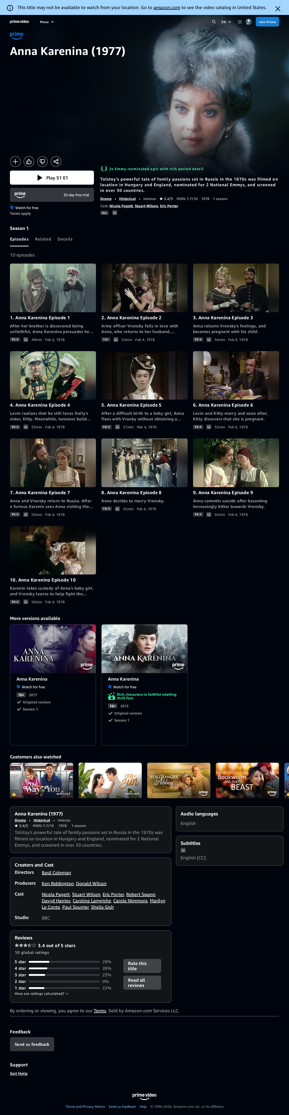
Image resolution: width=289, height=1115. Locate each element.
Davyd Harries (56, 900)
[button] (52, 178)
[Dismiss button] (278, 8)
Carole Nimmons (130, 900)
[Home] (19, 22)
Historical (127, 198)
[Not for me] (42, 161)
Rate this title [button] (137, 966)
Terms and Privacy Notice (85, 1106)
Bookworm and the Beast (247, 780)
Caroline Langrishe (92, 900)
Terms (100, 1010)
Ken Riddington (58, 883)
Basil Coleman (56, 872)
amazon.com (167, 7)
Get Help (19, 1073)
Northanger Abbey (178, 780)
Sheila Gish (102, 907)
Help (143, 1106)
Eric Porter (169, 206)
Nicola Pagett (121, 206)
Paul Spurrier (75, 907)
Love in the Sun (110, 780)
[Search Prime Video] (214, 22)
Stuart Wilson (146, 206)
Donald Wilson (91, 883)
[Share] (56, 161)
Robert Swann (140, 894)
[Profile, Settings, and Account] (248, 22)
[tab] (19, 238)
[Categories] (239, 22)
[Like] (28, 161)
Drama (106, 198)
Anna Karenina (53, 648)
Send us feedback (122, 1106)
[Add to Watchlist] (15, 161)
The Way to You (41, 780)
